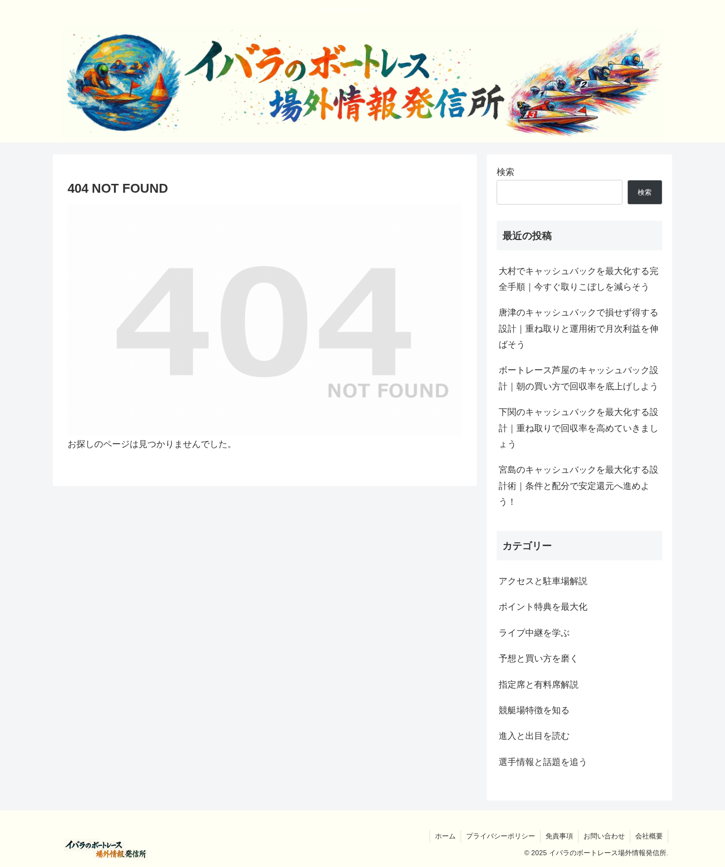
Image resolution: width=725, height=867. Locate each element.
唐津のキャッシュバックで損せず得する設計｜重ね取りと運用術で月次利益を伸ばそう (578, 328)
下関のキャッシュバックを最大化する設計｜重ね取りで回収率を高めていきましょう (578, 428)
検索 (505, 172)
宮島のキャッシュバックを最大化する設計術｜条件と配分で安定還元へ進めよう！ (578, 486)
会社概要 (649, 836)
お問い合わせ (604, 836)
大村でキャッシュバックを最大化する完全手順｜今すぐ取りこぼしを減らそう (578, 279)
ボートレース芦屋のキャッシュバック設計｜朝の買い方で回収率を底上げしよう (578, 378)
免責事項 (559, 836)
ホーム (445, 836)
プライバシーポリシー (500, 836)
